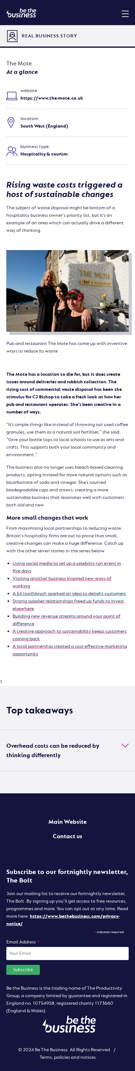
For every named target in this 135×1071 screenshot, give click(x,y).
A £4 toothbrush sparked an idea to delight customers (69, 594)
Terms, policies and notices (68, 1057)
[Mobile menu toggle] (125, 13)
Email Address (23, 942)
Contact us (67, 836)
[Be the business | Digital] (21, 12)
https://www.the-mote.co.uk (51, 98)
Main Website (67, 822)
